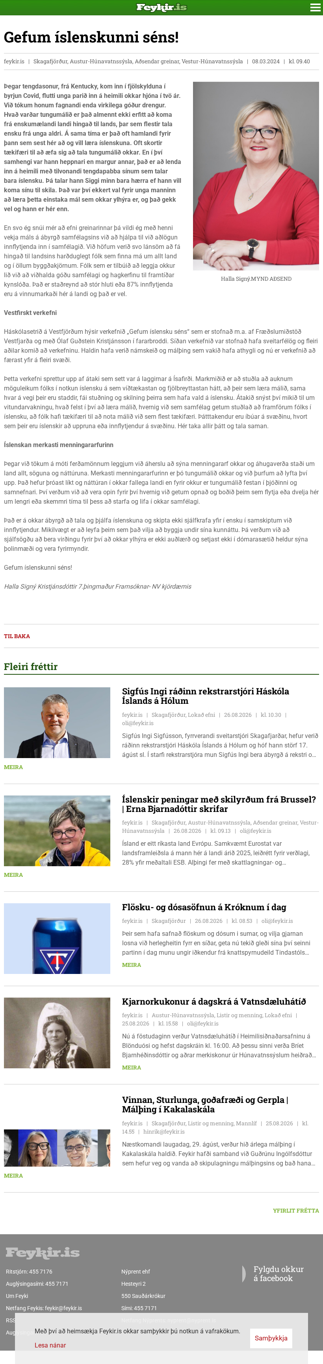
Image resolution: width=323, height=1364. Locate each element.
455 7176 (40, 1271)
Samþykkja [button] (271, 1338)
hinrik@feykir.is (164, 1131)
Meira (13, 767)
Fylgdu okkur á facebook (279, 1273)
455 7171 (57, 1284)
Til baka (17, 636)
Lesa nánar (50, 1345)
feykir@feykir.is (63, 1308)
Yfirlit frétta (296, 1210)
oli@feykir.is (138, 723)
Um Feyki (17, 1296)
